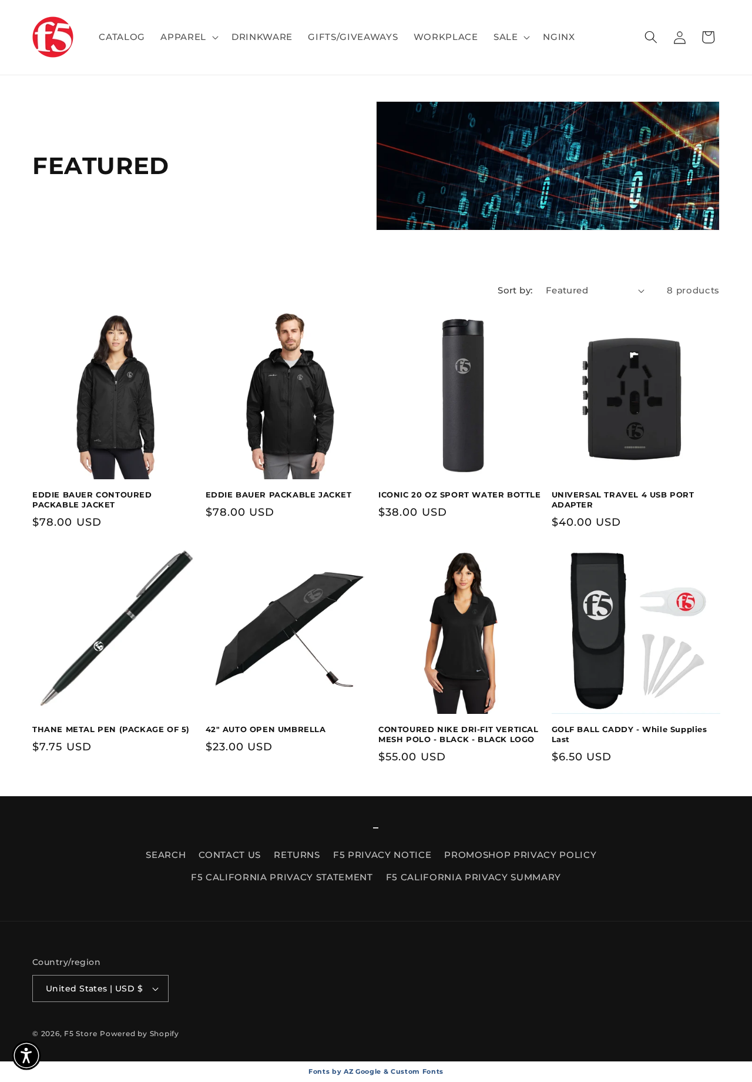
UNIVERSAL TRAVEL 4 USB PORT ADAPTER (623, 499)
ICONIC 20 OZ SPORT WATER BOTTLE (459, 494)
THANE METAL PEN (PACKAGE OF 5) (111, 729)
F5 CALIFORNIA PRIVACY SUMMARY (473, 877)
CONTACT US (230, 854)
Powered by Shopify (139, 1033)
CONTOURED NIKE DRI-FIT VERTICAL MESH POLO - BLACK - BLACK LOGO (458, 734)
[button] (188, 37)
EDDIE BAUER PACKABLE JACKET (279, 494)
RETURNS (297, 854)
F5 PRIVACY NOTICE (382, 854)
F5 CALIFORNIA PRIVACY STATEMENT (281, 877)
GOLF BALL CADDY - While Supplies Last (629, 734)
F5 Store (80, 1033)
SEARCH (166, 854)
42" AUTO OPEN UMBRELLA (266, 729)
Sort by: (515, 290)
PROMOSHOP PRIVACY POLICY (520, 854)
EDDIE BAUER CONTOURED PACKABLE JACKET (92, 499)
